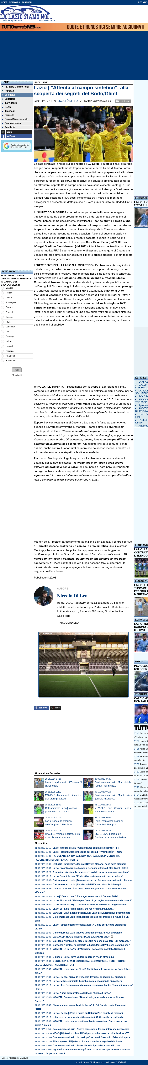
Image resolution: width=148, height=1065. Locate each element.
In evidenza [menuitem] (11, 103)
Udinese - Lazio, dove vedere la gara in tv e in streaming (83, 957)
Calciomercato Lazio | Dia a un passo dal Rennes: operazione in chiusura (92, 880)
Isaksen (9, 341)
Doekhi (9, 297)
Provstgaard (11, 302)
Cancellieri (10, 326)
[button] (17, 369)
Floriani (9, 293)
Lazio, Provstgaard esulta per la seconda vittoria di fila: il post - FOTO (90, 868)
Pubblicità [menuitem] (10, 127)
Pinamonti (10, 356)
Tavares (9, 307)
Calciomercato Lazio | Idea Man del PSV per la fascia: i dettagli (87, 884)
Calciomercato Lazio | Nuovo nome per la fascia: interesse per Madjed (91, 1029)
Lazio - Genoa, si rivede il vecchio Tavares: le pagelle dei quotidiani (89, 977)
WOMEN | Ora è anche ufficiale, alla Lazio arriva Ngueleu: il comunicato (91, 913)
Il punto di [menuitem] (10, 111)
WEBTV (139, 661)
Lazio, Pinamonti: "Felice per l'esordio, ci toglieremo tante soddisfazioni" (92, 900)
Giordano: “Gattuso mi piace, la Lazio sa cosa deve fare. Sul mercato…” (92, 941)
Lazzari (9, 346)
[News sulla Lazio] (26, 12)
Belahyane (10, 360)
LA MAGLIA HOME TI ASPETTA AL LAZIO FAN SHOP (81, 936)
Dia (7, 331)
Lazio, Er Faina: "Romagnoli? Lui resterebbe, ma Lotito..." (84, 908)
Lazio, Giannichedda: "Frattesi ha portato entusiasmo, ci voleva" (88, 876)
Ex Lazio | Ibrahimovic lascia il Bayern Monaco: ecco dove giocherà (89, 864)
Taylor (8, 322)
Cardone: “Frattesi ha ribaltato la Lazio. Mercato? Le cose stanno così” (91, 945)
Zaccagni (10, 336)
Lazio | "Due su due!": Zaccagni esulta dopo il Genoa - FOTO (85, 896)
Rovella (9, 317)
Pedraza (9, 351)
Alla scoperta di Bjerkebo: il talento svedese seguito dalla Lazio (87, 1041)
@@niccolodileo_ (102, 101)
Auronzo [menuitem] (9, 90)
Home (5, 82)
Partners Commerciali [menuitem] (17, 86)
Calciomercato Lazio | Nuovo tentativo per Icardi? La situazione (87, 932)
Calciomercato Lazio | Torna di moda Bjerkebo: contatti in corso (87, 1045)
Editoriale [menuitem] (10, 99)
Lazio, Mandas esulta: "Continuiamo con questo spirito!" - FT (86, 848)
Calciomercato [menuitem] (13, 123)
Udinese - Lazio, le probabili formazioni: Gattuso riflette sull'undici (88, 1017)
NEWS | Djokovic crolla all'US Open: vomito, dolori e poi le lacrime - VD (91, 1033)
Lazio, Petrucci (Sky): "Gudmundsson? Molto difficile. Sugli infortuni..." (91, 904)
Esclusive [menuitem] (10, 95)
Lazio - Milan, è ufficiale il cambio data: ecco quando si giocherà (87, 981)
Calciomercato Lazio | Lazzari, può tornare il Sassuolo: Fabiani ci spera (91, 1037)
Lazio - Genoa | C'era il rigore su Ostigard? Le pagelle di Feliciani (88, 1013)
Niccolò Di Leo (67, 101)
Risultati (16, 375)
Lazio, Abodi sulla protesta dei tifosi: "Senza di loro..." (82, 993)
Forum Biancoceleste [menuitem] (16, 119)
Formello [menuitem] (9, 115)
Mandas (9, 288)
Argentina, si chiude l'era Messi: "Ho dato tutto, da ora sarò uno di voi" (91, 872)
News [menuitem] (8, 107)
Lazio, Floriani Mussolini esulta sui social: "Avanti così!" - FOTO (87, 852)
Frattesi (9, 312)
